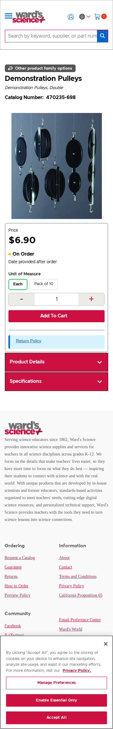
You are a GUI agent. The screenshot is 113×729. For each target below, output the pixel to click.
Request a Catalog (20, 557)
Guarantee (13, 567)
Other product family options (43, 68)
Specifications (26, 381)
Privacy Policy (71, 586)
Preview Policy (17, 595)
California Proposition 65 (80, 595)
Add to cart (53, 315)
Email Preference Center (80, 620)
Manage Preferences (56, 683)
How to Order (16, 586)
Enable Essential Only (56, 700)
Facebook (13, 626)
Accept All (56, 718)
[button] (71, 17)
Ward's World (70, 629)
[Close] (105, 644)
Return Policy (28, 340)
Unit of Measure (24, 274)
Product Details (27, 362)
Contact (65, 567)
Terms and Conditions (77, 576)
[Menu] (8, 17)
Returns (11, 576)
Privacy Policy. (77, 671)
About (64, 557)
